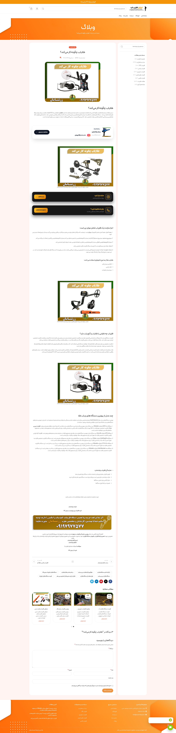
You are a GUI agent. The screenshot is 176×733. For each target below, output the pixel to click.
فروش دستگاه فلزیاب (88, 536)
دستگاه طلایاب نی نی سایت (104, 576)
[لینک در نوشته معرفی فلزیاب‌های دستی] (41, 599)
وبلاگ (91, 33)
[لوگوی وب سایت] (137, 9)
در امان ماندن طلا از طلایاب (67, 572)
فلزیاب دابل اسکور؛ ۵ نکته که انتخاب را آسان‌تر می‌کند (44, 718)
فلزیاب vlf (84, 712)
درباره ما (114, 715)
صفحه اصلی (96, 33)
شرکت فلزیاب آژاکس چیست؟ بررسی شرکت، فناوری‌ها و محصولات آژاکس (43, 714)
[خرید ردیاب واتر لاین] (72, 132)
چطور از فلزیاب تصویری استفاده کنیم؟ (83, 609)
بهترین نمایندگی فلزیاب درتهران (80, 534)
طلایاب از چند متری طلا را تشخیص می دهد (66, 576)
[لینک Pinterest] (101, 581)
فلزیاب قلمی (141, 78)
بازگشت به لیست (72, 561)
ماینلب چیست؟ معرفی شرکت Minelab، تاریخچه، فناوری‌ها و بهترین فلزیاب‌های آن (44, 709)
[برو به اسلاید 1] (73, 626)
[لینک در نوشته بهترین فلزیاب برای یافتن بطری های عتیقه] (62, 599)
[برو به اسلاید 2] (71, 626)
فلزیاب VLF (142, 65)
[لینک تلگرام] (92, 581)
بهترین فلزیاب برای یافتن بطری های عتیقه (62, 609)
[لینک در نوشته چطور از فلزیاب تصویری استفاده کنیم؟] (83, 599)
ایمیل (70, 670)
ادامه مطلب (104, 619)
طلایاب (61, 113)
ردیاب (89, 232)
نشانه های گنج (141, 85)
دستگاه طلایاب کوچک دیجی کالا (49, 572)
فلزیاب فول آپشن (140, 75)
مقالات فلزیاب (141, 81)
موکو (30, 730)
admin (76, 58)
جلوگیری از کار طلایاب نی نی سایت (85, 572)
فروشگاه (114, 712)
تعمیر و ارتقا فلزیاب (100, 536)
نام (112, 670)
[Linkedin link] (96, 581)
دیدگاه (111, 649)
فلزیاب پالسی (141, 69)
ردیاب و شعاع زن (141, 62)
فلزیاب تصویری (141, 72)
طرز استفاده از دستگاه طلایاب (86, 576)
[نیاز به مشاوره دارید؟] (72, 210)
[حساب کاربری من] (37, 9)
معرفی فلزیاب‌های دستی (41, 609)
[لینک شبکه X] (106, 581)
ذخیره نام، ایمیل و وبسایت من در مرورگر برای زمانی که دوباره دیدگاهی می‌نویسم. (91, 686)
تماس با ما (114, 718)
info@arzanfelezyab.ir (139, 715)
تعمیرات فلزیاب (141, 59)
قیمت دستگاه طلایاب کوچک (45, 576)
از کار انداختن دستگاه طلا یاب (103, 572)
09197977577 (141, 712)
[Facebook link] (110, 581)
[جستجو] (43, 9)
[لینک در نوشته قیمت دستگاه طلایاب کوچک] (104, 599)
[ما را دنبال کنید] (72, 197)
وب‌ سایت (110, 678)
